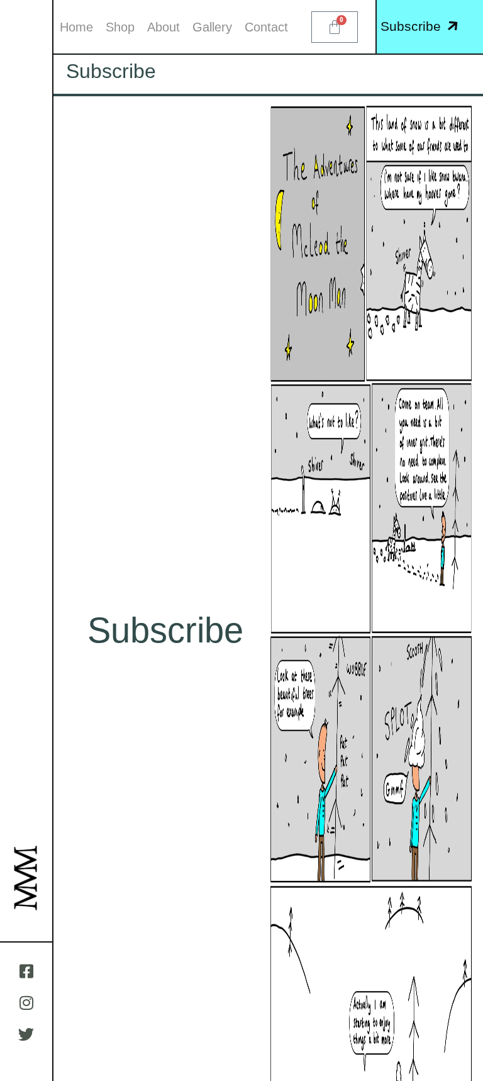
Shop (120, 27)
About (163, 27)
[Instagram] (26, 1002)
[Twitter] (26, 1034)
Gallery (212, 27)
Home (76, 27)
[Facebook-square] (26, 971)
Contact (266, 27)
